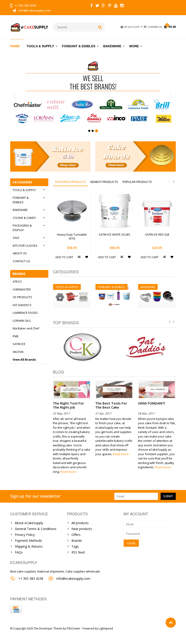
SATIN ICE (19, 344)
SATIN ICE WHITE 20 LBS (114, 235)
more (134, 46)
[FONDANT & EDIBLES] (114, 283)
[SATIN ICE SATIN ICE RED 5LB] (157, 210)
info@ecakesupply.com (73, 578)
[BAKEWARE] (157, 283)
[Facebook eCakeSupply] (91, 6)
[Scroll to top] (171, 622)
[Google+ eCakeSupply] (103, 6)
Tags (75, 546)
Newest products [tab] (104, 182)
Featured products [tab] (70, 182)
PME (16, 336)
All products (80, 523)
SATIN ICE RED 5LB (157, 235)
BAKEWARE (112, 46)
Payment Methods (28, 540)
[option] (72, 228)
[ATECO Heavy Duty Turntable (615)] (72, 210)
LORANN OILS (22, 321)
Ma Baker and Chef (26, 328)
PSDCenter (73, 628)
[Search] (100, 27)
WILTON (18, 352)
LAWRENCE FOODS (25, 313)
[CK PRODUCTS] (83, 347)
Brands (76, 540)
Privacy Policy (25, 534)
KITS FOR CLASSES (25, 246)
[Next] (171, 96)
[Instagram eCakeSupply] (122, 6)
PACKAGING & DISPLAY (22, 227)
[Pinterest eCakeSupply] (109, 6)
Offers (76, 534)
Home (15, 46)
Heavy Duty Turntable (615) (72, 236)
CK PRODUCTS (22, 297)
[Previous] (14, 96)
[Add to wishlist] (87, 257)
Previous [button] (169, 181)
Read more (68, 472)
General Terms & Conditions (35, 529)
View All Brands (24, 359)
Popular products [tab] (137, 182)
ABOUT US (20, 253)
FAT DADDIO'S (22, 305)
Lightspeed (106, 628)
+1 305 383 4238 (30, 578)
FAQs (19, 552)
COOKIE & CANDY (24, 218)
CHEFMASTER (22, 289)
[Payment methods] (16, 609)
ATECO (17, 281)
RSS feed (78, 552)
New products (81, 529)
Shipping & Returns (29, 546)
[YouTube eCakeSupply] (115, 6)
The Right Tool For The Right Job (68, 405)
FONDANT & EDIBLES (78, 46)
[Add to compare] (79, 257)
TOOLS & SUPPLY (40, 46)
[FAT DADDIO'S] (146, 347)
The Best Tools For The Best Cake (111, 405)
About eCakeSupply (29, 523)
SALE (16, 238)
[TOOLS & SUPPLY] (72, 283)
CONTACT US (21, 261)
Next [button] (174, 181)
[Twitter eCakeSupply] (97, 6)
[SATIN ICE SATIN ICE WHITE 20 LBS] (114, 210)
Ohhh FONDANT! (151, 403)
